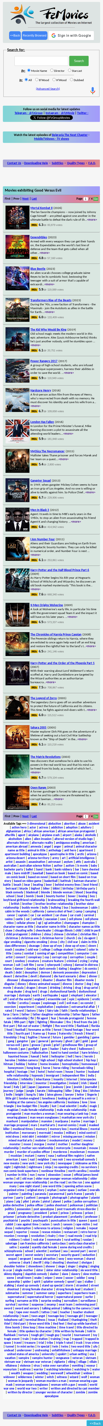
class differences (15, 945)
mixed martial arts (20, 1140)
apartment (86, 850)
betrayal (11, 888)
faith (65, 1010)
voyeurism (10, 1369)
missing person (72, 1136)
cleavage (34, 945)
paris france (74, 1194)
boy (92, 896)
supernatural (16, 1297)
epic (71, 999)
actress (43, 827)
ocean (67, 1174)
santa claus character (82, 1243)
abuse (82, 823)
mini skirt (28, 1136)
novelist (94, 1171)
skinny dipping (13, 1274)
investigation (58, 1083)
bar (77, 869)
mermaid (45, 1133)
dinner (93, 976)
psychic (25, 1220)
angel (47, 846)
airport (67, 835)
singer (72, 1266)
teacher (65, 1312)
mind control (87, 1133)
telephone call (13, 1320)
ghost (69, 1041)
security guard (70, 1255)
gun (23, 1049)
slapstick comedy (36, 1274)
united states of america (23, 1354)
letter (80, 1094)
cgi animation (52, 923)
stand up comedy (28, 1285)
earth (36, 995)
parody (89, 1194)
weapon (28, 1373)
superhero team (85, 1293)
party (19, 1197)
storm (69, 1285)
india (91, 1075)
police (68, 1201)
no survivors (89, 1167)
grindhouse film (73, 1045)
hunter (80, 1071)
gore (26, 1045)
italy (16, 1087)
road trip (91, 1236)
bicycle (23, 888)
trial (41, 1342)
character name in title (51, 926)
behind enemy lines (67, 884)
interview (26, 1083)
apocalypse (40, 854)
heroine (10, 1060)
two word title (80, 1346)
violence (25, 1365)
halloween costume (16, 1052)
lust (54, 1106)
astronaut (54, 862)
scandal (24, 1247)
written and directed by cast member (75, 1388)
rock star (38, 1239)
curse (40, 965)
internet (71, 1079)
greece (36, 1045)
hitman (8, 1064)
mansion (46, 1121)
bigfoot (35, 888)
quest (93, 1220)
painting (27, 1194)
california (38, 911)
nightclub (20, 1167)
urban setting (78, 1354)
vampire (23, 1358)
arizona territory (38, 858)
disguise (9, 984)
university (48, 1354)
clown (92, 945)
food (9, 1029)
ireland (73, 1083)
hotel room (55, 1071)
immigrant (52, 1075)
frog (22, 1037)
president (40, 1213)
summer (27, 1293)
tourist (66, 1335)
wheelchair (73, 1373)
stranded (82, 1285)
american (88, 842)
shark (26, 1262)
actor (32, 827)
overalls (95, 1190)
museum (93, 1152)
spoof (70, 1281)
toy (95, 1335)
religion (68, 1228)
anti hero (70, 850)
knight (19, 1094)
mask (82, 1125)
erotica (24, 1003)
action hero (19, 827)
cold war (33, 949)
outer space (67, 1190)
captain (23, 915)
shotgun (86, 1262)
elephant (77, 995)
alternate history (18, 842)
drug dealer (14, 991)
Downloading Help (36, 163)
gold (85, 1041)
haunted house (18, 1056)
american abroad (17, 846)
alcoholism (15, 839)
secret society (34, 1255)
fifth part (20, 1022)
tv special (43, 1346)
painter (14, 1194)
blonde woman (63, 892)
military (71, 1133)
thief (7, 1323)
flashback (82, 1026)
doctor (79, 984)
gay (33, 1041)
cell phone (75, 919)
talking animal (51, 1308)
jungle (30, 1091)
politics (9, 1209)
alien (28, 839)
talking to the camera (77, 1308)
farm (15, 1014)
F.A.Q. (92, 163)
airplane (33, 835)
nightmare (35, 1167)
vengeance (62, 1358)
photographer (79, 1197)
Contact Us (14, 163)
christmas (12, 938)
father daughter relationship (51, 1014)
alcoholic (90, 835)
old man (27, 1178)
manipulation (29, 1121)
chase (8, 930)
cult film (28, 965)
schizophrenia (13, 1251)
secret (93, 1251)
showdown (35, 1266)
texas (51, 1320)
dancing (31, 968)
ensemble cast (57, 999)
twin (55, 1346)
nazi (32, 1159)
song (91, 1278)
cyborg (67, 965)
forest (58, 1029)
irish (84, 1083)
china (47, 934)
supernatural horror (40, 1297)
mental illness (78, 1129)
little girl (11, 1098)
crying (83, 961)
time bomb (12, 1327)
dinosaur (12, 980)
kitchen (95, 1091)
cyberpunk (53, 965)
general (43, 1041)
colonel (81, 949)
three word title (39, 1323)
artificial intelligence (82, 858)
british (15, 904)
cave (63, 919)
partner (8, 1197)
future (57, 1037)
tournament (82, 1335)
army (55, 858)
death (9, 972)
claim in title (89, 942)
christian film (88, 934)
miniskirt (43, 1136)
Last (34, 198)
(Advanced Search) (48, 88)
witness (62, 1377)
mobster (40, 1140)
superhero (64, 1293)
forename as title (39, 1029)
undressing (42, 1350)
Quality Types (76, 163)
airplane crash (51, 835)
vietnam (91, 1358)
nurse (41, 1174)
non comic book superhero (21, 1171)
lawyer (69, 1094)
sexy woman (75, 1258)
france (52, 1033)
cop (47, 957)
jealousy (58, 1087)
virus (37, 1365)
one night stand (29, 1186)
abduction (54, 823)
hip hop (91, 1060)
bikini (56, 888)
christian (71, 934)
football (20, 1029)
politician (92, 1205)
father (26, 1014)
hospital (9, 1071)
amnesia (35, 846)
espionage (49, 1003)
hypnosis (37, 1075)
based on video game (27, 881)
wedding (42, 1373)
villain (93, 1362)
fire (68, 1022)
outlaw (82, 1190)
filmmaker (56, 1022)
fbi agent (42, 1018)
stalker (89, 1281)
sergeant (25, 1258)
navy (24, 1159)
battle (7, 884)
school (29, 1251)
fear (53, 1018)
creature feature (53, 961)
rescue (34, 1232)
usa (92, 1354)
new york (28, 1163)
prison (89, 1213)
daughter (76, 968)
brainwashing (56, 900)
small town (24, 1278)
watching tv (81, 1369)
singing (83, 1266)
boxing (83, 896)
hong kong (33, 1068)
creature (33, 961)
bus (66, 907)
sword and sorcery (27, 1308)
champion (88, 923)
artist (9, 862)
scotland (55, 1251)
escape (35, 1003)
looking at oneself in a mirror (77, 1098)
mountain (80, 1148)
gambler (69, 1037)
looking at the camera (21, 1102)
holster (32, 1064)
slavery (75, 1274)
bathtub (65, 881)
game (95, 1037)
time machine (47, 1327)
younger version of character (54, 1392)
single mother (24, 1270)
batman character (85, 881)
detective (21, 976)
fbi (32, 1018)
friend (90, 1033)
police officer (35, 1205)
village (82, 1362)
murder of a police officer (33, 1152)
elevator (91, 995)
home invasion (49, 1064)
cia (79, 938)
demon (45, 972)
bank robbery (63, 869)
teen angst (38, 1316)
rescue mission (51, 1232)
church (70, 938)
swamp (51, 1304)
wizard (74, 1377)
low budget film (27, 1106)
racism (45, 1224)
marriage (89, 1121)
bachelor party (13, 869)
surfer (89, 1297)
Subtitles (57, 163)
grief (57, 1045)
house (69, 1071)
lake (41, 1094)
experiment (26, 1007)
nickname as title (86, 1163)
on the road (57, 1182)
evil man (72, 1003)
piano (9, 1201)
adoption (72, 827)
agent (21, 835)
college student (63, 949)
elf (5, 999)
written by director (20, 1392)
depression (89, 972)
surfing (9, 1300)
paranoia (40, 1194)
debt (19, 972)
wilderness (25, 1377)
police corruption (85, 1201)
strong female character (37, 1289)
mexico (58, 1133)
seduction (88, 1255)
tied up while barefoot (82, 1323)
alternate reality (42, 842)
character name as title (18, 926)
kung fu (31, 1094)
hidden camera (28, 1060)
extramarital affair (83, 1007)
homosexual (89, 1064)
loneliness (48, 1098)
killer (68, 1091)
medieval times (23, 1129)
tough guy (52, 1335)
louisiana (73, 1102)
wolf (84, 1377)
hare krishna (90, 1052)
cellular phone (26, 923)
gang (11, 1041)
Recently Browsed (34, 35)
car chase (61, 915)
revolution (38, 1236)
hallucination (40, 1052)
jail (24, 1087)
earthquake (50, 995)
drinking (55, 987)
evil (61, 1003)
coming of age (46, 953)
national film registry (70, 1155)
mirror (56, 1136)
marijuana (61, 1121)
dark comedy (47, 968)
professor (91, 1216)
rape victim (82, 1224)
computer (83, 953)
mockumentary (59, 1140)
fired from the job (85, 1022)
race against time (27, 1224)
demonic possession (66, 972)
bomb (30, 896)
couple (91, 957)
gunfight (33, 1049)
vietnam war (12, 1362)
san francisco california (34, 1243)
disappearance (30, 980)
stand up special (52, 1285)
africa (27, 831)
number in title (17, 1174)
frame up (39, 1033)
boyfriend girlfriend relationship (24, 900)
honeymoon (16, 1068)
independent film (73, 1075)
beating (38, 884)
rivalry (51, 1236)
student (88, 1289)
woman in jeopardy (20, 1381)
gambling (83, 1037)
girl (77, 1041)
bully (45, 907)
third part (19, 1323)
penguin (44, 1197)
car (32, 915)
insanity (58, 1079)
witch (50, 1377)
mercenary (29, 1133)
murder (9, 1152)
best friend (90, 884)
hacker (54, 1049)
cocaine (20, 949)
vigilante (59, 1362)
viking (71, 1362)
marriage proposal (16, 1125)
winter (39, 1377)
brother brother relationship (54, 904)
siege (61, 1266)
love (84, 1102)
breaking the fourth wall (84, 900)
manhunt (12, 1121)
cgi (39, 923)
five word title (64, 1026)
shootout (73, 1262)
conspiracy (35, 957)
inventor (41, 1083)
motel (51, 1144)
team (25, 1316)
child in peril (92, 930)
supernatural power (69, 1297)
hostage (22, 1071)
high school (47, 1060)
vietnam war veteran (37, 1362)
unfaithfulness (61, 1350)
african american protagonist (76, 831)
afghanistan (13, 831)
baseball (38, 873)
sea (65, 1251)
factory (31, 1010)
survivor (23, 1304)
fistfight (47, 1026)
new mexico (11, 1163)
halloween (85, 1049)
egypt (64, 995)
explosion (62, 1007)
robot (26, 1239)
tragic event (12, 1339)
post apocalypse (44, 1209)
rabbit (9, 1224)
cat (28, 919)
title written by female (69, 1331)
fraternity (65, 1033)
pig (18, 1201)
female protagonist (71, 1018)
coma (17, 953)
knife (9, 1094)
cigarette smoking (35, 942)
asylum (68, 862)
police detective (13, 1205)
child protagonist (17, 934)
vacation (10, 1358)
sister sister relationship (62, 1270)
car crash (75, 915)
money (87, 1140)
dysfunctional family (63, 991)
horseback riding (82, 1068)
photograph (59, 1197)
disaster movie (84, 980)
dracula (18, 987)
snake (38, 1278)
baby (94, 865)
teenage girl (75, 1316)
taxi (54, 1312)
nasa (51, 1155)
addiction (57, 827)
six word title (89, 1270)
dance (8, 968)
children (36, 934)
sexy (61, 1258)
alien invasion (43, 839)
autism (70, 865)
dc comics (91, 968)
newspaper (65, 1163)
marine (75, 1121)
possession (24, 1209)
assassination (37, 862)
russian (87, 1239)
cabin (94, 907)
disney (21, 984)
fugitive (33, 1037)
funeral (45, 1037)
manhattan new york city (78, 1117)
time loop (29, 1327)
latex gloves (54, 1094)
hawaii (35, 1056)
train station (40, 1339)
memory (41, 1129)
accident (94, 823)
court (8, 961)
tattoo (45, 1312)
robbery (14, 1239)
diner (82, 976)
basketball (50, 881)
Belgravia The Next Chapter (70, 135)
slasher (54, 1274)
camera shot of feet (60, 911)
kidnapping (55, 1091)
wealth (15, 1373)
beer (49, 884)
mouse (93, 1148)
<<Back (15, 35)
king (77, 1091)
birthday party (85, 888)
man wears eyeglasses (44, 1117)
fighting (42, 1022)
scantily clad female (44, 1247)
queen (83, 1220)
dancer (19, 968)
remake (81, 1228)
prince (65, 1213)
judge (19, 1091)
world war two (27, 1388)
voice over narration (56, 1365)
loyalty (44, 1106)
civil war (73, 942)
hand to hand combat (65, 1052)
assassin (21, 862)
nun (32, 1174)
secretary (52, 1255)
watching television (58, 1369)
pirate (36, 1201)
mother (63, 1144)
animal (68, 846)
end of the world (21, 999)
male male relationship (72, 1110)
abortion (69, 823)
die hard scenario (65, 976)
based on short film (63, 877)
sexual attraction (45, 1258)
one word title (52, 1186)
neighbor (43, 1159)
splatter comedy (53, 1281)
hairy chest (69, 1049)
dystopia (24, 995)
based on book (55, 873)
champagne (71, 923)
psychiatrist (10, 1220)
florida (95, 1026)
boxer (72, 896)
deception (31, 972)
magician (12, 1110)
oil (17, 1178)
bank (49, 869)
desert (8, 976)
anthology (54, 850)
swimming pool (85, 1304)
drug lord (31, 991)
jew (68, 1087)
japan (32, 1087)
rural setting (72, 1239)
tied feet (58, 1323)
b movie (82, 865)
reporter (21, 1232)
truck (79, 1342)
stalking (9, 1285)
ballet (29, 869)
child (78, 930)
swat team (66, 1304)
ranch (56, 1224)
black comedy (14, 892)
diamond (45, 976)
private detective (28, 1216)
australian (10, 865)
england (39, 999)
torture (23, 1335)
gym (44, 1049)
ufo (95, 1346)
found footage (73, 1029)
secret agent (14, 1255)
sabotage (11, 1243)
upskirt (62, 1354)
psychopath (40, 1220)
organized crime (14, 1190)
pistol (46, 1201)
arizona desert (15, 858)
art (64, 858)
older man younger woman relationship (61, 1178)
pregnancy (25, 1213)
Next (25, 198)
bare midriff (22, 873)
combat (29, 953)
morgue (39, 1144)
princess (77, 1213)
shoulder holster (14, 1266)
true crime (92, 1342)
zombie (80, 1392)
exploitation (45, 1007)
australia (89, 862)
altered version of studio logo (73, 839)
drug (78, 987)
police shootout (56, 1205)
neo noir (57, 1159)
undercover (24, 1350)
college (46, 949)
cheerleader (44, 930)
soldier (80, 1278)
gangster (22, 1041)
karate (41, 1091)
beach (17, 884)
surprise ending (51, 1300)
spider (27, 1281)
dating (63, 968)
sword (8, 1308)
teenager (92, 1316)
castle (19, 919)
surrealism (71, 1300)
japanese (44, 1087)
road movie (75, 1236)
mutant (29, 1155)
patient (31, 1197)
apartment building (17, 854)
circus (53, 942)
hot (32, 1071)
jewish (78, 1087)
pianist (95, 1197)
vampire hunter (42, 1358)
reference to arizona (47, 1228)
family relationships (83, 1010)
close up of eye (52, 945)
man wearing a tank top (72, 1113)
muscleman (77, 1152)
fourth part (23, 1033)
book (40, 896)
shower (50, 1266)
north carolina (77, 1171)
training (56, 1339)
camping (90, 911)
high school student (70, 1060)
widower (9, 1377)
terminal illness (35, 1320)
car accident (44, 915)
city (62, 942)
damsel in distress (86, 965)
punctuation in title (63, 1220)
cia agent (90, 938)
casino (9, 919)
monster (15, 1144)
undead (9, 1350)
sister (39, 1270)
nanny (41, 1155)
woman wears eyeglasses (31, 1384)
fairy (41, 1010)
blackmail (32, 892)
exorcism (10, 1007)
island (93, 1083)
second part (78, 1251)
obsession (54, 1174)
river (61, 1236)
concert (20, 957)
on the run (75, 1182)
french (78, 1033)
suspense (38, 1304)
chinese (58, 934)
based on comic (78, 873)
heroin (88, 1056)
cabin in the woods (17, 911)
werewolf (57, 1373)
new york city (46, 1163)
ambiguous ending (68, 842)
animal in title (37, 850)
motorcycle (63, 1148)
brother (27, 904)
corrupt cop (59, 957)
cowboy (20, 961)
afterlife (10, 835)
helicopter (58, 1056)
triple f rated (64, 1342)
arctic (80, 854)
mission (90, 1136)
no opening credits (66, 1167)
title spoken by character (35, 1331)
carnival (89, 915)
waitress (25, 1369)
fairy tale (53, 1010)
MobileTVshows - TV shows (51, 139)
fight (31, 1022)
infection (12, 1079)
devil (33, 976)
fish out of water (29, 1026)
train (26, 1339)
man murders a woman (39, 1113)
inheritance (43, 1079)
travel (18, 1342)
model (76, 1140)
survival (10, 1304)
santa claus (59, 1243)
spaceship (13, 1281)
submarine (12, 1293)
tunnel (10, 1346)
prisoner (8, 1216)
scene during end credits (76, 1247)
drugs (43, 991)
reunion (9, 1236)
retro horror (88, 1232)
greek (47, 1045)
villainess (11, 1365)
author (58, 865)
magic (93, 1106)
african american (44, 831)
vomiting (77, 1365)
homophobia (70, 1064)
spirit (37, 1281)
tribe (50, 1342)
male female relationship (37, 1110)
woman (95, 1377)
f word (19, 1010)
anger (57, 846)
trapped (77, 1339)
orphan (52, 1190)
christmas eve (30, 938)
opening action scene (78, 1186)
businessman (79, 907)
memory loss (58, 1129)
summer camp (45, 1293)
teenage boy (56, 1316)
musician (16, 1155)
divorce (67, 984)
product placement (55, 1216)
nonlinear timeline (53, 1171)
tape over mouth (27, 1312)
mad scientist (68, 1106)
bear (27, 884)
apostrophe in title (62, 854)
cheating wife (24, 930)
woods (82, 1384)
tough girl (37, 1335)
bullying (56, 907)
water (96, 1369)
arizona (91, 854)
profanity (76, 1216)
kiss (85, 1091)
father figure (81, 1014)
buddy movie (30, 907)
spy (79, 1281)
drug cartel (91, 987)
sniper (49, 1278)
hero (78, 1056)
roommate (54, 1239)
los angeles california (51, 1102)
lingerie (92, 1094)
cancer (11, 915)
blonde (45, 892)
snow (59, 1278)
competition (66, 953)
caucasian (51, 919)
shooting (58, 1262)
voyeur (90, 1365)
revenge (22, 1236)
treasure (30, 1342)
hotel (41, 1071)
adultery (86, 827)
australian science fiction (35, 865)
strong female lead (68, 1289)
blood (79, 892)
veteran (77, 1358)
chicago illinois (63, 930)
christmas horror (52, 938)
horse (46, 1068)
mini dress (12, 1136)
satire (13, 1247)
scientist (41, 1251)
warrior (38, 1369)
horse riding (61, 1068)
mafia (83, 1106)
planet (57, 1201)
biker (46, 888)
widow (87, 1373)
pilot (26, 1201)
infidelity (27, 1079)
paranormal (56, 1194)
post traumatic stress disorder (76, 1209)
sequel (12, 1258)
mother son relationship (37, 1148)
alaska (78, 835)
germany (57, 1041)
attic (78, 862)
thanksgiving (79, 1320)
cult (18, 965)
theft (93, 1320)
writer (44, 1388)
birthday (68, 888)
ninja (48, 1167)
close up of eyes (75, 945)
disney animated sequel (44, 984)
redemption (23, 1228)
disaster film (64, 980)
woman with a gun (63, 1384)
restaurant (71, 1232)
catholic (37, 919)
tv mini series (25, 1346)
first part (9, 1026)
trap (66, 1339)
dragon (30, 987)
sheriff (37, 1262)
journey (8, 1091)
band (39, 869)
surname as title (27, 1300)
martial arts (47, 1125)
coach (8, 949)
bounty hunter (55, 896)
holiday (20, 1064)
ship (47, 1262)
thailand (63, 1320)
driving (67, 987)
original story (35, 1190)
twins (64, 1346)
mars (34, 1125)
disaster (48, 980)
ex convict (86, 1003)
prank (11, 1213)
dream (42, 987)
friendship (10, 1037)
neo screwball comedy (80, 1159)
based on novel (38, 877)
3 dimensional (36, 823)
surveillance (88, 1300)
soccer (69, 1278)
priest (54, 1213)
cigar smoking (12, 942)
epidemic (83, 999)
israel (7, 1087)
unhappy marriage (85, 1350)
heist (45, 1056)
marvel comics (67, 1125)
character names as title (84, 926)
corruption (77, 957)
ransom (68, 1224)
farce (6, 1014)
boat (20, 896)
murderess (60, 1152)
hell (70, 1056)
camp (78, 911)
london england (29, 1098)
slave (65, 1274)
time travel (66, 1327)
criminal (72, 961)
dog (88, 984)
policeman (76, 1205)
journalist (91, 1087)
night (7, 1167)
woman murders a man (51, 1381)
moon (27, 1144)
